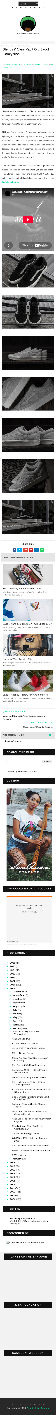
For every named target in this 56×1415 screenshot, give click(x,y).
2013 (13, 1180)
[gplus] (21, 7)
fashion (38, 64)
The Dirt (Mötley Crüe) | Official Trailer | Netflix (28, 1083)
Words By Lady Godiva (22, 1218)
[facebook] (16, 7)
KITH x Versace (20, 1155)
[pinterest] (43, 1404)
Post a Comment (13, 741)
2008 (13, 1199)
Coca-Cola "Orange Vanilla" (26, 1133)
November (19, 995)
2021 (13, 981)
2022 (13, 977)
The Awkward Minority (8, 46)
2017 (13, 1166)
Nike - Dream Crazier (23, 1053)
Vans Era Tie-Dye (21, 1038)
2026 (13, 962)
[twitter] (12, 7)
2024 (13, 970)
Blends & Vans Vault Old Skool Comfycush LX (27, 1127)
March (16, 1024)
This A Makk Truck (24, 46)
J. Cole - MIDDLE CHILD (25, 1043)
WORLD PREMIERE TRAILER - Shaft (31, 1150)
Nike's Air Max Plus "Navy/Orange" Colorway (30, 1059)
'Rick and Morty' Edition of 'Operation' (26, 1033)
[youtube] (39, 7)
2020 (13, 984)
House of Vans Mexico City (17, 659)
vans (46, 64)
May (15, 1017)
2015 (13, 1173)
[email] (34, 7)
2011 (12, 1188)
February (18, 1028)
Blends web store (10, 182)
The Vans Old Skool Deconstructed (30, 1145)
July (15, 1010)
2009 (13, 1195)
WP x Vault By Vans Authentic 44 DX (23, 588)
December (19, 991)
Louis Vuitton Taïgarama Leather (29, 1077)
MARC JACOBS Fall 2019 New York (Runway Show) (30, 1112)
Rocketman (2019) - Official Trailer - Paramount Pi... (30, 1071)
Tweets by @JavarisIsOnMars (22, 771)
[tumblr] (43, 7)
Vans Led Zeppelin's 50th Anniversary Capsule (31, 1120)
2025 (13, 966)
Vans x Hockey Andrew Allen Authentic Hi (25, 694)
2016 (13, 1169)
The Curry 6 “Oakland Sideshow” (29, 1065)
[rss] (30, 7)
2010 (13, 1191)
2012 (13, 1184)
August (17, 1006)
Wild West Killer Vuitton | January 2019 (29, 1139)
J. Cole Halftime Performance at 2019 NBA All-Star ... (31, 1090)
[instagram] (25, 7)
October (18, 999)
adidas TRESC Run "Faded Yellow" (29, 1048)
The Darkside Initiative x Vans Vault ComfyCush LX (30, 1098)
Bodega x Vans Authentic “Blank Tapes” (28, 1105)
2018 (13, 1162)
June (15, 1013)
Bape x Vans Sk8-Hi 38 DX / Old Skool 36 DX (27, 624)
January (17, 1158)
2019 (13, 988)
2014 (13, 1177)
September (19, 1002)
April (16, 1021)
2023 (13, 973)
